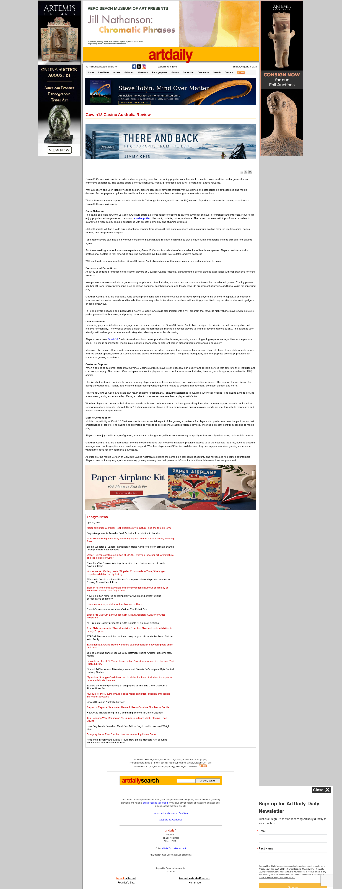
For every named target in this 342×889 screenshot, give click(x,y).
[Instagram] (144, 68)
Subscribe (188, 72)
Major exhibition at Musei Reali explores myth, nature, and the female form (129, 527)
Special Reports (168, 763)
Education (159, 766)
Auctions (198, 763)
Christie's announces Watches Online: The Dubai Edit (117, 609)
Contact (229, 72)
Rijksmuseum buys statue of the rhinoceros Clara (114, 604)
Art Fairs (207, 763)
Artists (116, 72)
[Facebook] (134, 68)
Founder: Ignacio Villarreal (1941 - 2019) (170, 837)
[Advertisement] (215, 540)
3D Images (181, 766)
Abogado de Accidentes (170, 820)
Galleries (129, 72)
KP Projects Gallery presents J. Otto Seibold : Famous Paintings (123, 622)
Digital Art (176, 759)
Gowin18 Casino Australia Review (106, 701)
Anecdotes (139, 766)
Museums (143, 72)
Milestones (165, 759)
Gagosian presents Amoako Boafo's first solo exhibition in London (123, 533)
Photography (201, 759)
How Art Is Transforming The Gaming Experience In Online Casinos (125, 712)
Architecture (187, 759)
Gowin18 (113, 339)
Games (175, 72)
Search (217, 72)
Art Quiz (149, 766)
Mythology (170, 766)
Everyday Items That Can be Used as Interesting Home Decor (122, 734)
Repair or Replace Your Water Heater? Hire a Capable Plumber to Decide (128, 707)
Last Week (103, 72)
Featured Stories (185, 763)
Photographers (159, 72)
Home (91, 72)
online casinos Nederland (155, 803)
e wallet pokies (142, 218)
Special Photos (152, 763)
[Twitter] (139, 68)
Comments (203, 72)
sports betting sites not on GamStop (171, 813)
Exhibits (148, 759)
